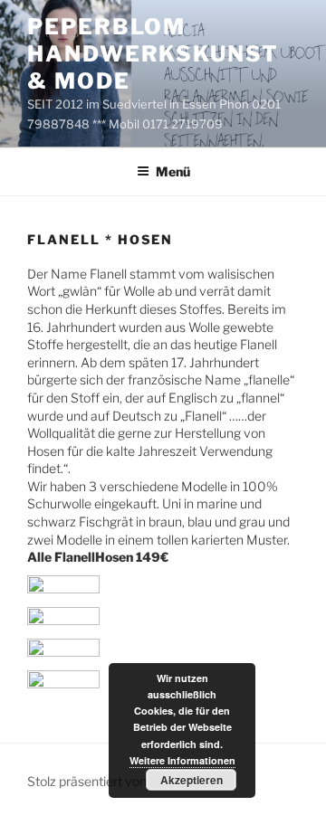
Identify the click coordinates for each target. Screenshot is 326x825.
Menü (173, 171)
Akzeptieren (191, 780)
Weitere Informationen (182, 760)
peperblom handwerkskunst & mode (153, 54)
